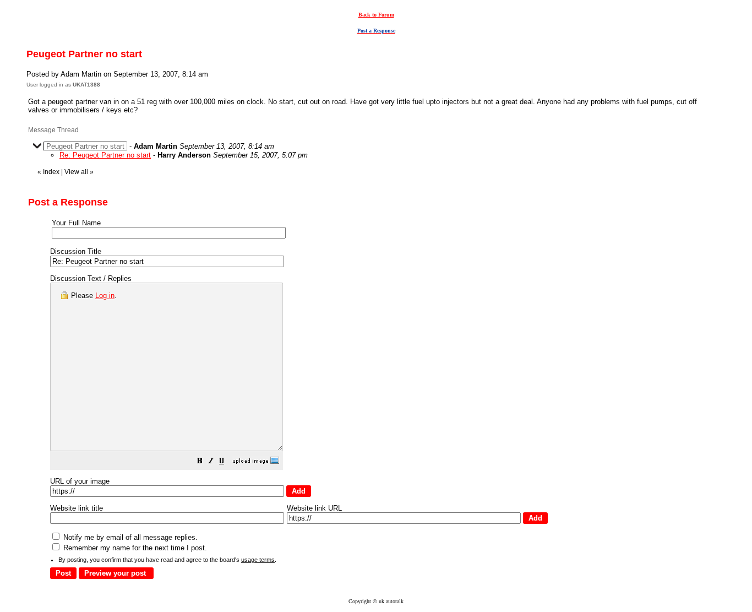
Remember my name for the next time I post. (134, 548)
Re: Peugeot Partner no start (105, 155)
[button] (199, 462)
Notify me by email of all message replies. (129, 537)
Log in (105, 295)
